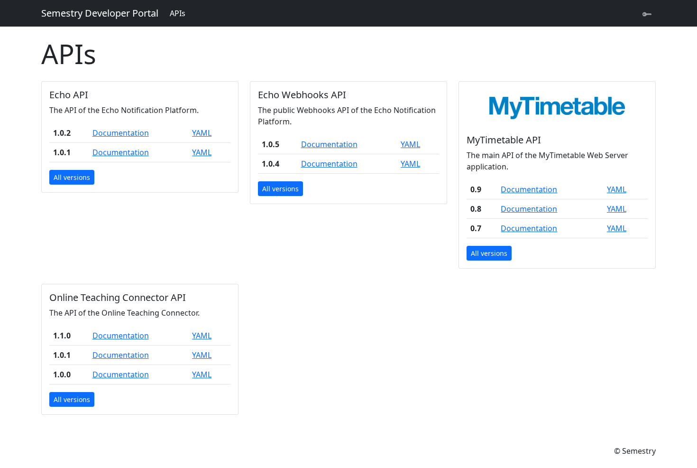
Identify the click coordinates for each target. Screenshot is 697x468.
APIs (177, 13)
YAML (201, 133)
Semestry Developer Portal (99, 13)
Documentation (120, 133)
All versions (72, 177)
